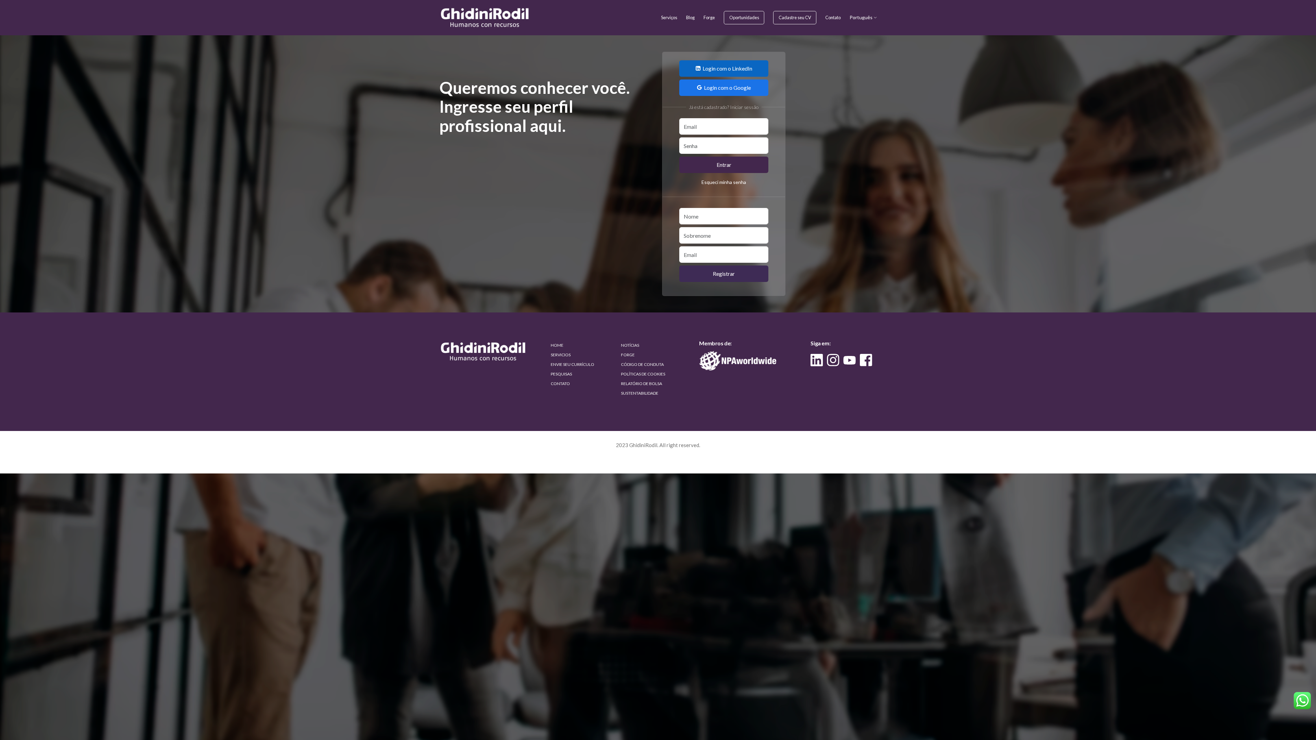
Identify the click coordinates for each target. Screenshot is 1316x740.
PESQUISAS (561, 374)
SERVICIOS (561, 354)
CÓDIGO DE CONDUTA (642, 364)
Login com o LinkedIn (727, 68)
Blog (690, 17)
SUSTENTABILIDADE (639, 393)
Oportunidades (744, 17)
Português (862, 17)
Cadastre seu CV (795, 17)
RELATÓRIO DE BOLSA (641, 383)
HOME (557, 345)
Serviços (669, 17)
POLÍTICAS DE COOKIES (643, 374)
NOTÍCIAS (630, 345)
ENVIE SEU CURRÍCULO (572, 364)
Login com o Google (727, 87)
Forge (709, 17)
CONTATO (560, 383)
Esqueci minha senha (724, 182)
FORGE (628, 354)
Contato (833, 17)
